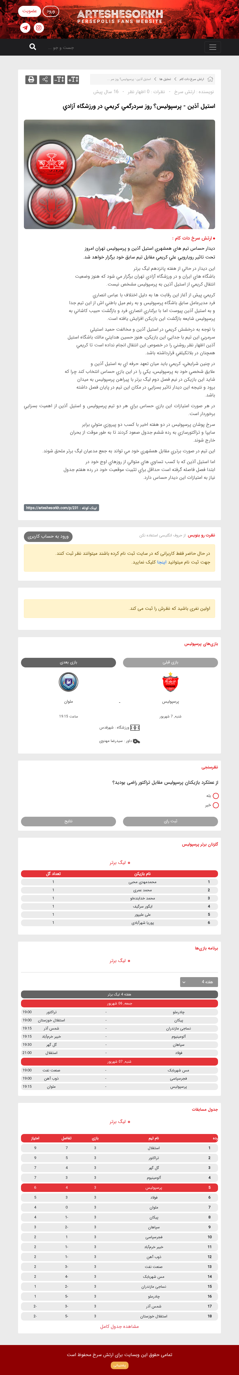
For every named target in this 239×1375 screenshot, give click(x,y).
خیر (208, 805)
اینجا (161, 562)
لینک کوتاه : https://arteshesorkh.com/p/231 (61, 508)
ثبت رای (170, 821)
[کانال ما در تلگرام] (25, 28)
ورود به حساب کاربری (48, 536)
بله (208, 796)
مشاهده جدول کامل (119, 1326)
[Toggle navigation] (213, 47)
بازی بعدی (68, 662)
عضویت (29, 11)
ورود (51, 11)
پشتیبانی (119, 1365)
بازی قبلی (170, 662)
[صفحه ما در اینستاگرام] (39, 28)
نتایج (68, 821)
